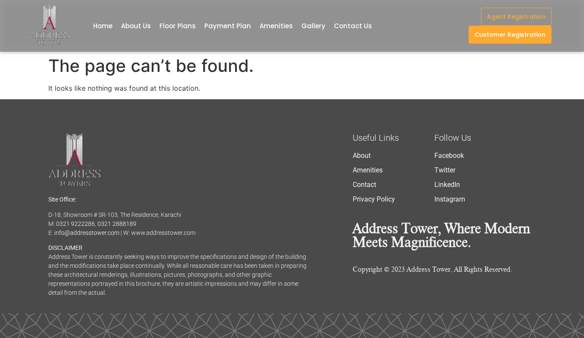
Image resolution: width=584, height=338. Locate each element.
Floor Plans (177, 25)
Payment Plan (227, 25)
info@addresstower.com (86, 232)
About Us (136, 25)
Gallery (313, 25)
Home (102, 25)
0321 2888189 (116, 223)
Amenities (276, 25)
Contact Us (353, 25)
